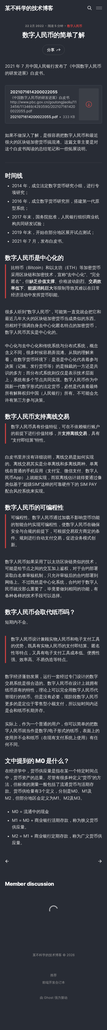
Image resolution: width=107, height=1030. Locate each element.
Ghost (49, 998)
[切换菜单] (99, 8)
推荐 (53, 975)
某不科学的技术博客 (29, 8)
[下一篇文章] (98, 861)
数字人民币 (74, 26)
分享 (50, 49)
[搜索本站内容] (89, 8)
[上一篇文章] (8, 861)
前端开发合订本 (53, 982)
